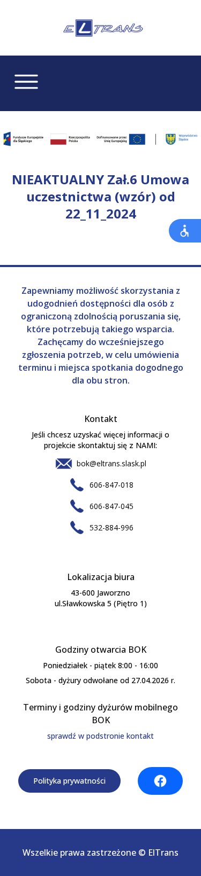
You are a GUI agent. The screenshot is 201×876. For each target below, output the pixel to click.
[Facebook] (160, 781)
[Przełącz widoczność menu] (26, 81)
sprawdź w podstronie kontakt (100, 736)
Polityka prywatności (69, 781)
